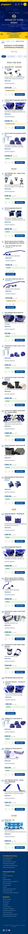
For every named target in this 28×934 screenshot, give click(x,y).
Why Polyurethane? (7, 860)
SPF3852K (7, 380)
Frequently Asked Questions (9, 867)
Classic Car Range (7, 899)
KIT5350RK (7, 548)
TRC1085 (7, 783)
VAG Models (5, 905)
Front (20, 56)
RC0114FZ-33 (8, 280)
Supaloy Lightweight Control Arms (10, 914)
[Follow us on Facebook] (4, 930)
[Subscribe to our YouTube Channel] (9, 930)
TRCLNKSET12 (8, 68)
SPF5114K (7, 480)
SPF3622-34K (8, 314)
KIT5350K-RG (8, 136)
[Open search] (22, 4)
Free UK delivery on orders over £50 (14, 0)
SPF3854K (7, 447)
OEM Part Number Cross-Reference (10, 881)
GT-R (13, 41)
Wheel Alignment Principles (9, 863)
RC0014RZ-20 (8, 581)
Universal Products (7, 906)
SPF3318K (7, 614)
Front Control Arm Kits (7, 912)
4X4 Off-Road (6, 903)
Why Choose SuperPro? (8, 858)
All (3, 56)
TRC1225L (7, 176)
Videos (4, 877)
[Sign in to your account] (16, 4)
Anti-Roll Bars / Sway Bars (8, 908)
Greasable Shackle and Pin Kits (9, 916)
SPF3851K (7, 349)
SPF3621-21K (8, 515)
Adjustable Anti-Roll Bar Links (9, 910)
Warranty (5, 887)
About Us (5, 874)
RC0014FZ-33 (8, 247)
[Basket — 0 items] (19, 4)
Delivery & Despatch (7, 883)
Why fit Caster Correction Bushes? (10, 865)
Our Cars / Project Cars (8, 875)
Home (2, 41)
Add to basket (19, 94)
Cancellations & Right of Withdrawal (10, 892)
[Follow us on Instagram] (6, 930)
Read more (8, 81)
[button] (25, 4)
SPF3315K (7, 750)
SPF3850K (7, 414)
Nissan (8, 41)
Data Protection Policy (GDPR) (9, 889)
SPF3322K (7, 648)
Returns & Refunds (7, 885)
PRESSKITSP (7, 821)
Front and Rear (12, 56)
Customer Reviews (7, 879)
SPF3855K (7, 720)
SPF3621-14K (8, 685)
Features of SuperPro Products (9, 861)
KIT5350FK (7, 210)
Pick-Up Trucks (6, 901)
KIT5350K (7, 102)
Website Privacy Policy (8, 890)
